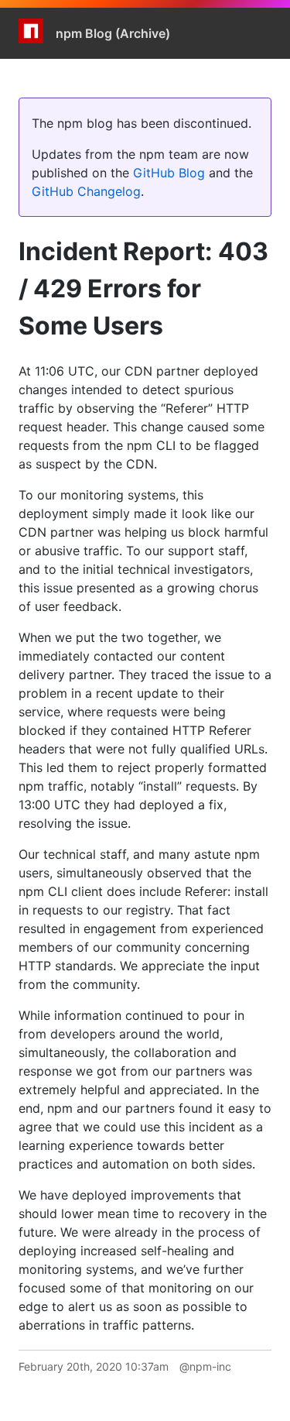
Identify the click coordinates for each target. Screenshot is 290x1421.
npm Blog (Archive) (113, 33)
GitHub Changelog (86, 191)
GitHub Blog (169, 172)
